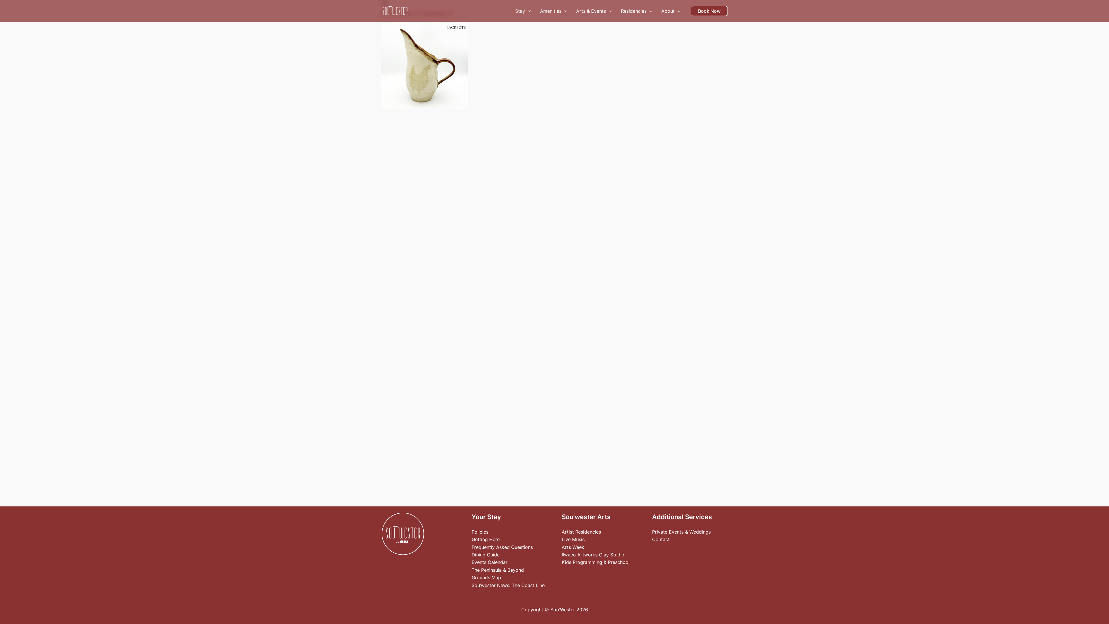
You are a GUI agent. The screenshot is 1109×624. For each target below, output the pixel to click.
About (668, 11)
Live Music (573, 539)
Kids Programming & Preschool (596, 562)
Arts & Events (591, 11)
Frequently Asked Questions (502, 547)
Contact (661, 539)
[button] (528, 11)
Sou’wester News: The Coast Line (508, 585)
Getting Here (486, 539)
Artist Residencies (581, 532)
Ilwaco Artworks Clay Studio (593, 555)
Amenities (550, 11)
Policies (480, 532)
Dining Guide (486, 555)
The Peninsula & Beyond (498, 570)
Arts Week (573, 547)
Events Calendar (489, 562)
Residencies (634, 11)
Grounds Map (486, 577)
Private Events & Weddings (681, 532)
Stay (520, 11)
